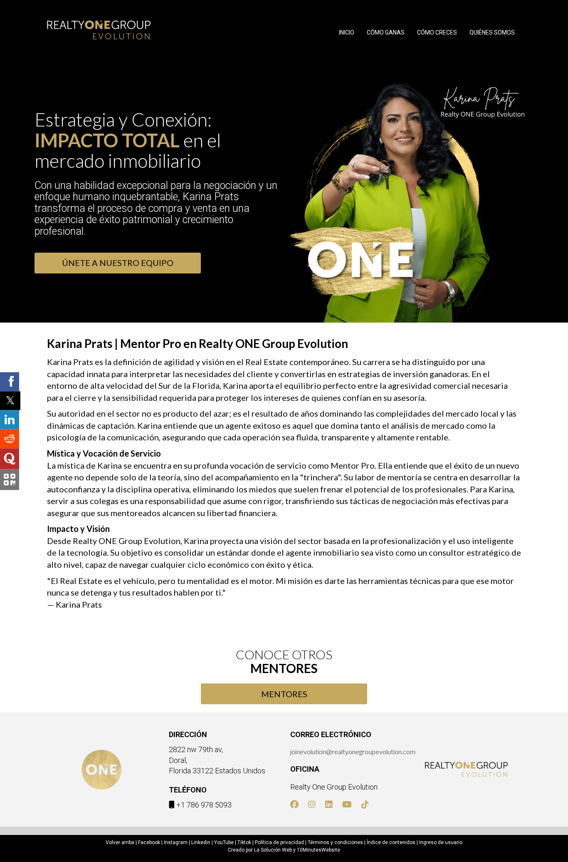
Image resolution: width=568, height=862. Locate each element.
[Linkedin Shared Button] (9, 419)
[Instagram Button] (312, 805)
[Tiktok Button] (365, 805)
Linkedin (200, 842)
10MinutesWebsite (318, 850)
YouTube (224, 842)
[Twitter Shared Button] (10, 400)
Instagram (176, 842)
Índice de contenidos (391, 842)
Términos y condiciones (335, 842)
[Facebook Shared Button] (9, 381)
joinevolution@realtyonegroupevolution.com (352, 751)
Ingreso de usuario (440, 842)
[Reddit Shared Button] (9, 438)
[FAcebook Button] (294, 805)
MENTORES (284, 694)
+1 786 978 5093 (204, 804)
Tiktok (244, 842)
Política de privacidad (279, 842)
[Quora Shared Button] (9, 458)
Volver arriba (120, 842)
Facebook (149, 842)
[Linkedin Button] (329, 805)
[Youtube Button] (347, 805)
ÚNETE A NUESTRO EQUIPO (117, 263)
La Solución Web (273, 850)
